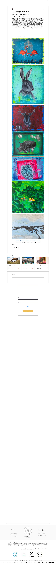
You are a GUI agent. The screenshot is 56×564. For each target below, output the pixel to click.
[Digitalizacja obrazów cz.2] (42, 260)
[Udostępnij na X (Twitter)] (14, 247)
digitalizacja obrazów (19, 242)
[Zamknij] (54, 562)
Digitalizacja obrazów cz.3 (27, 265)
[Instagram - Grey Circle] (41, 533)
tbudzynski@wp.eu (13, 534)
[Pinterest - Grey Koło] (44, 533)
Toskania (10, 548)
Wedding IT (32, 3)
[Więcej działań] (43, 9)
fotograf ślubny (32, 549)
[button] (47, 3)
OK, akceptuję (51, 562)
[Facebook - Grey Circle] (39, 533)
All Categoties (9, 3)
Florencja (42, 546)
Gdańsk (37, 544)
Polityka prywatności (12, 562)
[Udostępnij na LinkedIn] (16, 247)
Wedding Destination (26, 3)
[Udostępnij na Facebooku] (12, 247)
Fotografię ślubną (12, 542)
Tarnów (14, 545)
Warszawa (33, 543)
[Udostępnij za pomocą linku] (18, 247)
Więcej (37, 3)
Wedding (19, 3)
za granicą (29, 546)
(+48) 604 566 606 (14, 533)
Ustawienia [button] (39, 562)
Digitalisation (13, 244)
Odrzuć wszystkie (44, 562)
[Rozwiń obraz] (28, 51)
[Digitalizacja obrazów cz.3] (28, 260)
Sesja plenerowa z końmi (12, 265)
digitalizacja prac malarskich (36, 242)
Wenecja (37, 546)
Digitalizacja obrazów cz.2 (41, 265)
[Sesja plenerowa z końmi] (13, 260)
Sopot (43, 544)
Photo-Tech (15, 3)
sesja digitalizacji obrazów (27, 242)
